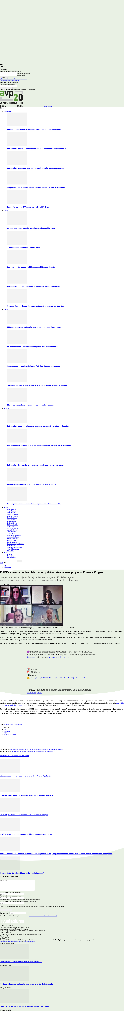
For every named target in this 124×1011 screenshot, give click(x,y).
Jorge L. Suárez (12, 530)
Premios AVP (11, 558)
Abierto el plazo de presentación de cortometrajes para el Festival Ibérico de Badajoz (37, 749)
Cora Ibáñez (11, 519)
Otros (5, 552)
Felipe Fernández (12, 525)
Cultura (6, 309)
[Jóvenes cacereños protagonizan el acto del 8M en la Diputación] (10, 772)
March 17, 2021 (34, 692)
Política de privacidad (15, 941)
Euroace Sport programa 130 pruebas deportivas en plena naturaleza (32, 751)
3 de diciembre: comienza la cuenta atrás (23, 248)
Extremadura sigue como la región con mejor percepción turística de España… (38, 426)
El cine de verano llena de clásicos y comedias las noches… (30, 405)
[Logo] (1, 108)
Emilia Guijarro (11, 521)
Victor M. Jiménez (13, 549)
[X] (10, 741)
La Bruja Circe (11, 540)
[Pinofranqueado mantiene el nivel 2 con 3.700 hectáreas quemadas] (17, 126)
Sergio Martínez (12, 542)
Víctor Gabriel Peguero (14, 547)
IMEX (5, 733)
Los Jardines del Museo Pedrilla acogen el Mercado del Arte (31, 267)
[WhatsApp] (29, 741)
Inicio (1, 563)
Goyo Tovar (10, 526)
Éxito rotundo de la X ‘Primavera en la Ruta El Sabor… (28, 207)
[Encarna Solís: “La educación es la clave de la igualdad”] (10, 870)
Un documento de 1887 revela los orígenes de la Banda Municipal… (33, 347)
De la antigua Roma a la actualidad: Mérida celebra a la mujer (24, 815)
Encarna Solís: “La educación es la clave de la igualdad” (22, 873)
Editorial (9, 554)
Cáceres (6, 210)
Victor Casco (11, 545)
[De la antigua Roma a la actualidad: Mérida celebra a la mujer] (10, 811)
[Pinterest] (16, 741)
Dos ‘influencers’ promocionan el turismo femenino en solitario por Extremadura (39, 446)
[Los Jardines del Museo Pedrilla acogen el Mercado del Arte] (17, 263)
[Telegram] (36, 741)
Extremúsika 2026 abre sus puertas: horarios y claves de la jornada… (34, 287)
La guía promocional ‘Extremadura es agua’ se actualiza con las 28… (34, 504)
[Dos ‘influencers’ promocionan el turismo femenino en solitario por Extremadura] (17, 442)
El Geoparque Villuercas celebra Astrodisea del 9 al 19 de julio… (32, 484)
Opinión (6, 507)
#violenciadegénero (59, 657)
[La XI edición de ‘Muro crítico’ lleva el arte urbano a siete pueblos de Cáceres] (14, 958)
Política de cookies (29, 941)
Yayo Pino (10, 551)
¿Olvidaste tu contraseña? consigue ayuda (13, 79)
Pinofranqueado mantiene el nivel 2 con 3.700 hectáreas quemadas (34, 129)
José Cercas (11, 533)
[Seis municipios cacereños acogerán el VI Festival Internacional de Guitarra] (17, 382)
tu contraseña (21, 75)
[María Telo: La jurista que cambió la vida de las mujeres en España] (10, 831)
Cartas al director (12, 514)
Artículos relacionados (9, 756)
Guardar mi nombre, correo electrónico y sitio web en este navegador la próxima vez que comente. (33, 906)
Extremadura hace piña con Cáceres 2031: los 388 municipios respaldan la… (37, 149)
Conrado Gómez (12, 518)
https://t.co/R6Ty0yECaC (42, 677)
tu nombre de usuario (23, 73)
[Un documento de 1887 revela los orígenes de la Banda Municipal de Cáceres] (17, 343)
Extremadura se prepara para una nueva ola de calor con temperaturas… (35, 168)
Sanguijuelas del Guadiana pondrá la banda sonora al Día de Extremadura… (36, 188)
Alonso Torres (11, 509)
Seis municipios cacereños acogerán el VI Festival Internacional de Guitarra (37, 385)
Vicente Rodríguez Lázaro (15, 544)
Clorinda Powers (12, 516)
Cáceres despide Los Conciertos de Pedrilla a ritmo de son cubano (33, 366)
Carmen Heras (11, 513)
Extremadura (8, 112)
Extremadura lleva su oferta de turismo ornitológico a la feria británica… (35, 465)
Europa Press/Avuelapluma (13, 724)
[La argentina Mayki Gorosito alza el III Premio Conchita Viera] (17, 224)
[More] (42, 741)
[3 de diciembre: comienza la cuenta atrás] (17, 244)
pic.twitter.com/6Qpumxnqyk (70, 677)
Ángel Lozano (11, 511)
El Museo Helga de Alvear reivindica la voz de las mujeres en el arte (26, 795)
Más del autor (23, 756)
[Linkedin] (23, 741)
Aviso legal (3, 941)
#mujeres (31, 657)
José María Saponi (13, 537)
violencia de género (10, 735)
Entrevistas (10, 556)
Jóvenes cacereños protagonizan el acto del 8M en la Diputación (25, 776)
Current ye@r (4, 913)
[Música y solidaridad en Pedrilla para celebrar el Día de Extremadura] (17, 323)
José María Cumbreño (14, 535)
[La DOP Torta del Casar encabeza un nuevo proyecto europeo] (14, 1003)
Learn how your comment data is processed (43, 916)
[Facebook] (3, 741)
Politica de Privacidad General (9, 81)
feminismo (7, 731)
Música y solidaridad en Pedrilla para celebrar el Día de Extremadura (34, 327)
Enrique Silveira (12, 523)
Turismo (6, 408)
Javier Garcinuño (12, 528)
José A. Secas (11, 532)
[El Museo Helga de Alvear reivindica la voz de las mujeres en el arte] (10, 792)
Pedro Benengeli (12, 539)
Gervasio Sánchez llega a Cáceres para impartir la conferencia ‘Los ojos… (36, 306)
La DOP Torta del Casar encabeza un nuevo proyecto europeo (24, 1006)
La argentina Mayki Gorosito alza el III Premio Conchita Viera (31, 228)
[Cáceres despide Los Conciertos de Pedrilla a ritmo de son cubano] (17, 362)
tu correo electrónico (23, 86)
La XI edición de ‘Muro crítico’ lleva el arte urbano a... (21, 962)
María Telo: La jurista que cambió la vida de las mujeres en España (26, 834)
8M (5, 566)
